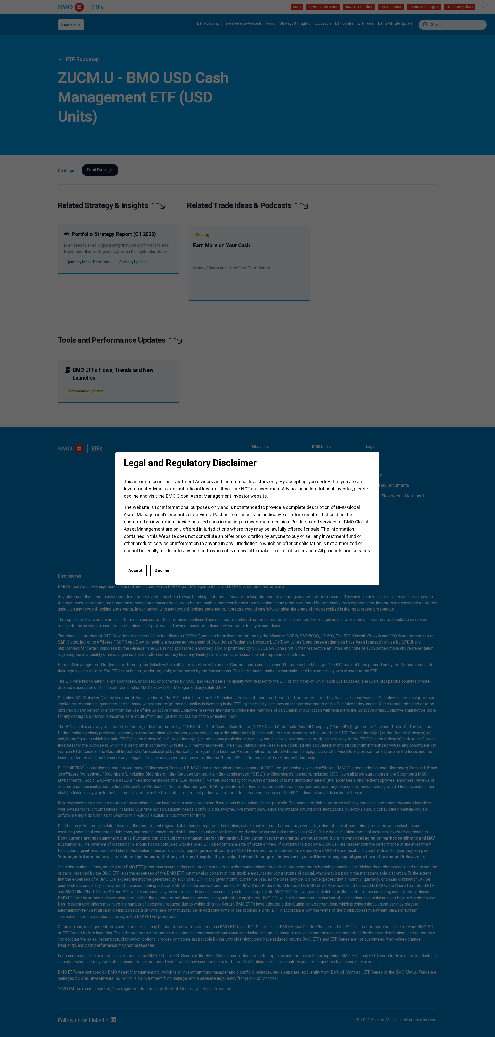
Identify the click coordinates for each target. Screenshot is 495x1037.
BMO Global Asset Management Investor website (216, 496)
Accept (135, 570)
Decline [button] (162, 570)
